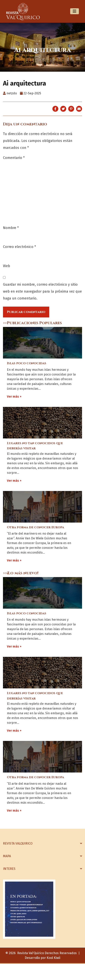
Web (6, 266)
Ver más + (14, 396)
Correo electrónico (19, 247)
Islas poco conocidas (26, 363)
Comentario (14, 158)
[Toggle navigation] (74, 11)
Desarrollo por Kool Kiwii (42, 958)
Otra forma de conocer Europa (35, 527)
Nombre (11, 228)
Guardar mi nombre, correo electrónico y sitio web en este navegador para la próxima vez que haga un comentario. (42, 291)
